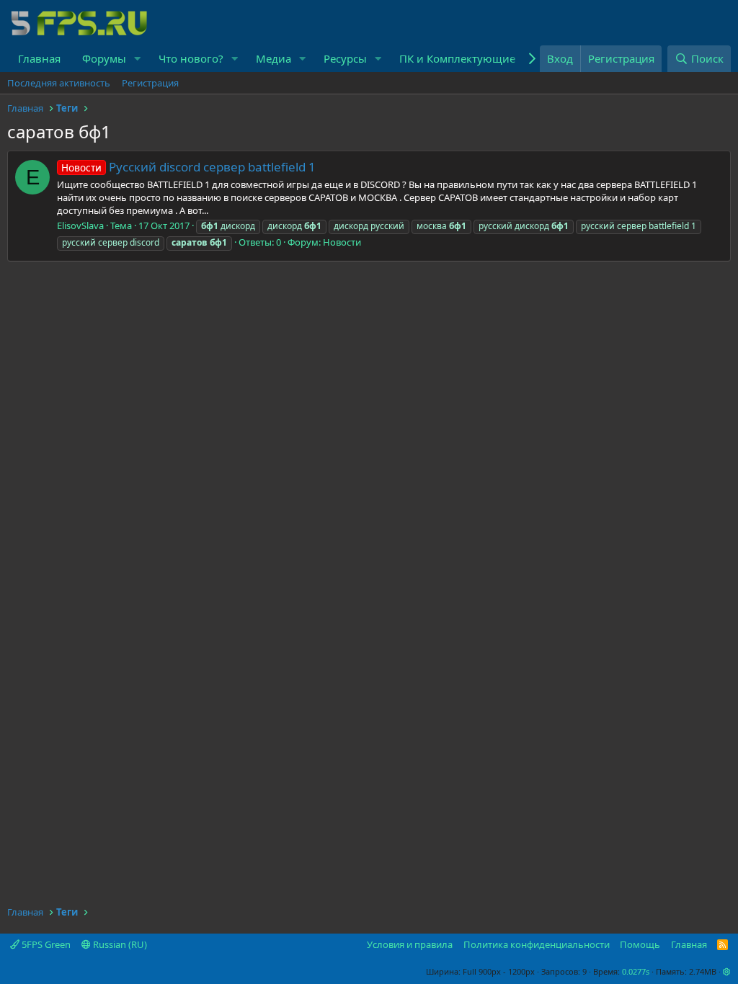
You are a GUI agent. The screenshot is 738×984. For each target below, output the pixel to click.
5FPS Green (45, 944)
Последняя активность (58, 82)
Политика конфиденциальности (536, 944)
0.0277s (635, 971)
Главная (39, 58)
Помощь (640, 944)
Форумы (104, 58)
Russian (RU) (119, 944)
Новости (342, 242)
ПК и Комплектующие (457, 58)
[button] (138, 58)
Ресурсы (345, 58)
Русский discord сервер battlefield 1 (188, 166)
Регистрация (150, 82)
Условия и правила (410, 944)
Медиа (273, 58)
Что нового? (191, 58)
